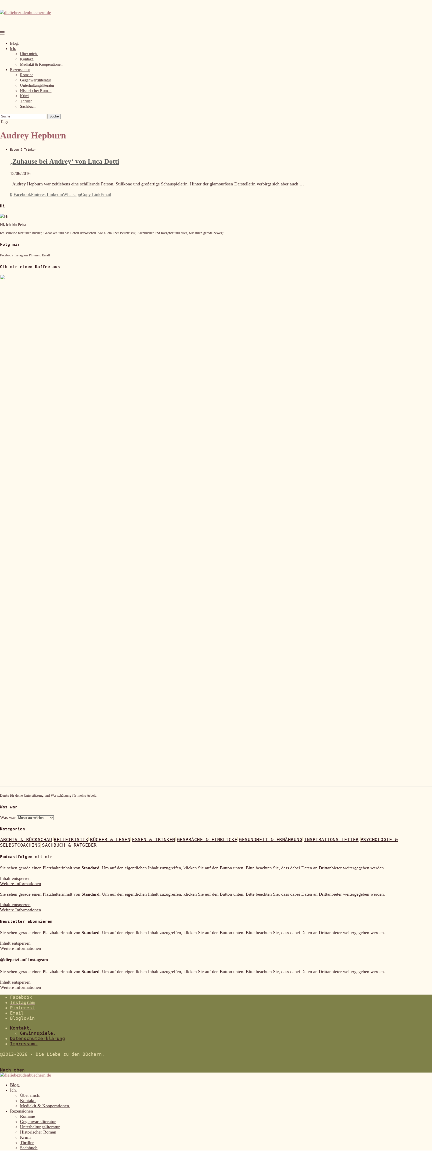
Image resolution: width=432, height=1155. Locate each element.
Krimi (24, 96)
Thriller (26, 101)
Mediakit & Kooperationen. (42, 64)
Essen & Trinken (153, 839)
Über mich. (29, 54)
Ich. (13, 48)
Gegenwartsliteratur (35, 80)
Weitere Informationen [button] (20, 883)
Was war (8, 817)
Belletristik (71, 839)
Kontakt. (27, 59)
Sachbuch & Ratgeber (69, 845)
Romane (26, 75)
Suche (54, 116)
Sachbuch (28, 106)
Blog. (14, 43)
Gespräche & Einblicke (207, 839)
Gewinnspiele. (38, 1033)
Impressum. (24, 1043)
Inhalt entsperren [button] (15, 878)
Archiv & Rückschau (26, 839)
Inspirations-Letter (331, 839)
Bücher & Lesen (110, 839)
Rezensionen (20, 69)
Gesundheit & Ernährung (270, 839)
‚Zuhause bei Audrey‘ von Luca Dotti (64, 161)
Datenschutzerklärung (37, 1038)
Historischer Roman (36, 90)
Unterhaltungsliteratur (37, 85)
